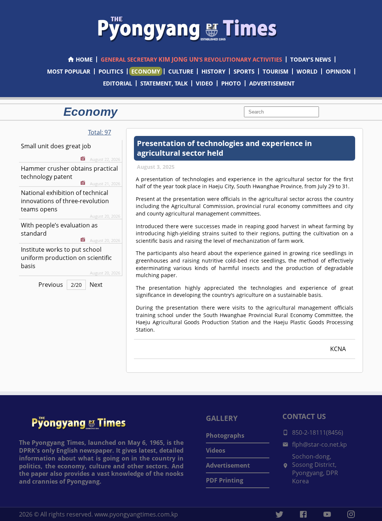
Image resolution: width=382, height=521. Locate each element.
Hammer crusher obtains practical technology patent (69, 172)
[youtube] (327, 514)
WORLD (307, 71)
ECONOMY (145, 71)
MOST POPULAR (68, 71)
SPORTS (244, 71)
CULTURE (180, 71)
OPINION (338, 71)
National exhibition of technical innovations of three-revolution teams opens (65, 201)
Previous (50, 284)
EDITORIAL (117, 83)
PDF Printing (224, 480)
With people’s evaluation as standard (59, 229)
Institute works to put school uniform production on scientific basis (66, 257)
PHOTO (231, 83)
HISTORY (213, 71)
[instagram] (351, 514)
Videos (215, 450)
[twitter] (279, 514)
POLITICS (110, 71)
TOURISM (275, 71)
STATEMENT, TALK (164, 83)
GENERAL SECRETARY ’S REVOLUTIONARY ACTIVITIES (191, 59)
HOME (84, 59)
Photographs (225, 435)
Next (96, 284)
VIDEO (204, 83)
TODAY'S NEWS (310, 59)
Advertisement (228, 465)
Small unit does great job (56, 146)
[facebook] (303, 514)
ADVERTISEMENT (272, 83)
